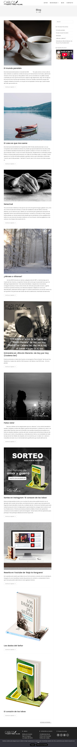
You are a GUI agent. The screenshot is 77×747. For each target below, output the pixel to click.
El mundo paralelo (13, 68)
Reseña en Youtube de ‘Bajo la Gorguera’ (23, 572)
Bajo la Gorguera (26, 736)
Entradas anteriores (45, 722)
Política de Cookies (45, 738)
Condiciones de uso (45, 734)
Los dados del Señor (13, 645)
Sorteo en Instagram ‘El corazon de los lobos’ (25, 497)
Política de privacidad (42, 744)
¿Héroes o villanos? (13, 276)
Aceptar (33, 744)
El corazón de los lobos (15, 711)
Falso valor (9, 423)
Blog (40, 12)
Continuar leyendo (11, 87)
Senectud (8, 204)
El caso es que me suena (15, 143)
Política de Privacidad (45, 736)
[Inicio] (36, 12)
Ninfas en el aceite (27, 734)
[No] (75, 743)
